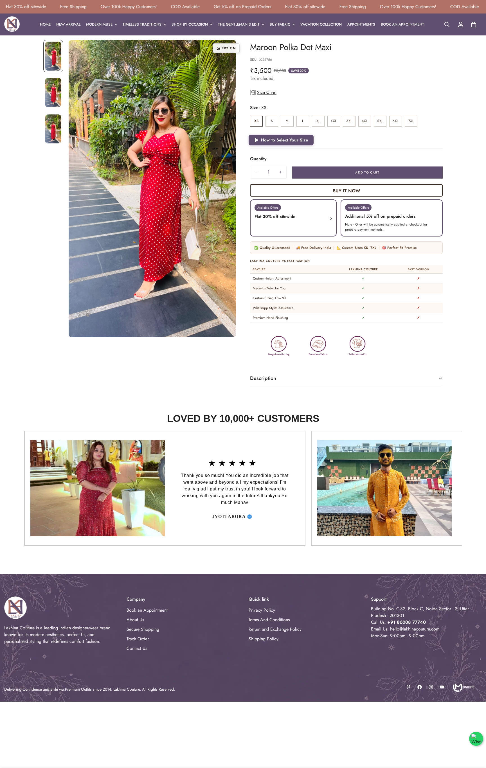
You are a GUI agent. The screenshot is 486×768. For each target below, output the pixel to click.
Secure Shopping (143, 629)
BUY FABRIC (280, 24)
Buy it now (346, 191)
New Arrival (68, 24)
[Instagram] (431, 687)
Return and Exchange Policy (275, 629)
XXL (335, 122)
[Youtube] (442, 687)
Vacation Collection (321, 24)
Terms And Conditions (269, 619)
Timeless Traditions (142, 24)
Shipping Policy (263, 639)
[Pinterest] (408, 687)
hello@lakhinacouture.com (414, 629)
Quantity (258, 159)
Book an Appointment (402, 24)
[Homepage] (463, 687)
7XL (412, 122)
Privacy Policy (262, 610)
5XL (381, 122)
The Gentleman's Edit (239, 24)
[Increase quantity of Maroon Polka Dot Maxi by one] (280, 172)
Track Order (138, 639)
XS (258, 122)
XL (320, 122)
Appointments (361, 24)
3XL (351, 122)
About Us (135, 619)
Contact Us (137, 648)
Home (45, 24)
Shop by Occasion (190, 24)
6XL (397, 122)
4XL (366, 122)
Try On (229, 48)
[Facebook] (419, 687)
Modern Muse (99, 24)
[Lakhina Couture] (12, 24)
